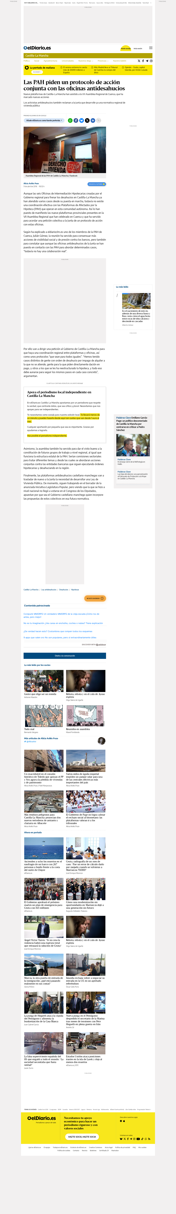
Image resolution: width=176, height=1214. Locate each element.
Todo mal (29, 729)
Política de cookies (63, 1151)
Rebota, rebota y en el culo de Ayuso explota (85, 695)
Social (36, 61)
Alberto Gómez (127, 325)
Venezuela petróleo (121, 3)
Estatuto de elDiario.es (78, 1147)
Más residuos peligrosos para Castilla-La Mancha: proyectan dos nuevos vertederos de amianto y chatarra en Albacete (42, 819)
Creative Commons (95, 1147)
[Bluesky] (81, 120)
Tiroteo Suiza (43, 3)
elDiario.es (28, 873)
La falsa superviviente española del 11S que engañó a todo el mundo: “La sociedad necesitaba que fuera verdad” (43, 1060)
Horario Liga (96, 1109)
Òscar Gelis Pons (72, 987)
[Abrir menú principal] (150, 48)
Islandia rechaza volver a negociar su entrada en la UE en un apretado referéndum (85, 980)
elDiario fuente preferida (117, 1109)
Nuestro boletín (119, 61)
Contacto (76, 1151)
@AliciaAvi (31, 741)
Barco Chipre (59, 3)
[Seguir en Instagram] (134, 1139)
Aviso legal (108, 1147)
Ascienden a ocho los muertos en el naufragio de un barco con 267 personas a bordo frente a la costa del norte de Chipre (43, 865)
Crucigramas (53, 1109)
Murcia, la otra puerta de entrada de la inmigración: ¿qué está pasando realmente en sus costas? (43, 980)
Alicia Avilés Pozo (31, 183)
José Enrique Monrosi (74, 873)
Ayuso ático (100, 3)
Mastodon (115, 1151)
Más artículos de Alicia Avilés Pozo (41, 738)
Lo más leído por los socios (37, 665)
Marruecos (92, 3)
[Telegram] (147, 60)
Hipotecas (75, 590)
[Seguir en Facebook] (128, 1139)
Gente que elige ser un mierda (40, 694)
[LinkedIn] (93, 120)
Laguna (83, 1109)
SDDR (59, 1109)
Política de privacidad (122, 1147)
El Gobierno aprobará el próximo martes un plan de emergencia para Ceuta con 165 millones (43, 905)
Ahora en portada (33, 832)
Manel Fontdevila (72, 732)
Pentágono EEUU (109, 3)
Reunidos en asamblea (78, 729)
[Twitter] (139, 60)
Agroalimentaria (50, 61)
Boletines (93, 1151)
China (151, 3)
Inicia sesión (138, 48)
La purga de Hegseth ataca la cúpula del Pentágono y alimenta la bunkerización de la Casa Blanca (43, 1018)
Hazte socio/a (126, 48)
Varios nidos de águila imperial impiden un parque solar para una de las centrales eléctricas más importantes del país (84, 778)
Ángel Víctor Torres (82, 3)
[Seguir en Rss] (149, 1139)
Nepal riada (67, 3)
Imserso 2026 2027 (74, 1109)
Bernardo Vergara (31, 732)
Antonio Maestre (30, 697)
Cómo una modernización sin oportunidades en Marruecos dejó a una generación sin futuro (85, 905)
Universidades (68, 61)
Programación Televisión (144, 1109)
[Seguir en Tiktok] (142, 1139)
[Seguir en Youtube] (138, 1139)
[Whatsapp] (70, 120)
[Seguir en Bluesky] (121, 1139)
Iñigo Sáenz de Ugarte (74, 700)
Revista (84, 1151)
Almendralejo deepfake (134, 3)
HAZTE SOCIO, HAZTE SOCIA (82, 1137)
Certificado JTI (104, 1151)
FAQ (134, 1147)
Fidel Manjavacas (45, 786)
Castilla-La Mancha (37, 55)
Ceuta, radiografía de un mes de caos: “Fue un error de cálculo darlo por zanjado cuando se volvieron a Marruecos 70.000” (85, 865)
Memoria (89, 1109)
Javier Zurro (28, 1068)
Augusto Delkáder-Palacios (76, 911)
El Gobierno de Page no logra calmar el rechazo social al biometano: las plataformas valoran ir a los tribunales (85, 819)
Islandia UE (51, 3)
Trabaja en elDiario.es (60, 1147)
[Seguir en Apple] (124, 1121)
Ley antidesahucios (48, 590)
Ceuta (73, 3)
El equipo (47, 1147)
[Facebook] (143, 60)
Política (27, 61)
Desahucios (63, 590)
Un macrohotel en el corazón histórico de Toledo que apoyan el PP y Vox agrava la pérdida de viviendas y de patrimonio (43, 778)
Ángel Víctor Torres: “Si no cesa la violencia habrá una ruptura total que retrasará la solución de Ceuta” (42, 942)
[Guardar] (98, 120)
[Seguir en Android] (121, 1121)
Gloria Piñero (29, 987)
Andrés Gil (70, 1027)
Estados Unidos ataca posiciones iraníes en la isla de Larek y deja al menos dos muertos (84, 1059)
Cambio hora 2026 (43, 1109)
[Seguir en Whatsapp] (146, 1139)
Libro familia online (130, 1109)
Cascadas (65, 1109)
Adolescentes (105, 1109)
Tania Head (146, 3)
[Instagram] (151, 60)
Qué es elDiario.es (34, 1147)
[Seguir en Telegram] (131, 1139)
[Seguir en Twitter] (125, 1139)
